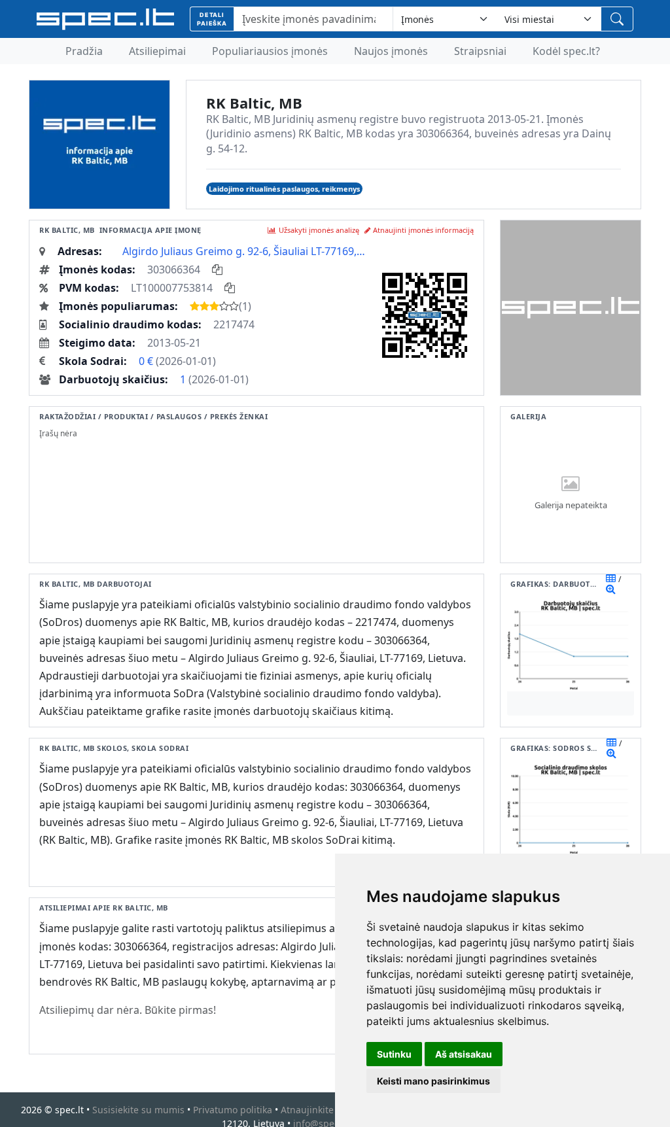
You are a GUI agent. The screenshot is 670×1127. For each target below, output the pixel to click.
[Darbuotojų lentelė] (611, 578)
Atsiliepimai (157, 51)
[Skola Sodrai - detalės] (611, 753)
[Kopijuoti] (217, 269)
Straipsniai (480, 51)
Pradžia (84, 51)
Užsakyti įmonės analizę (319, 230)
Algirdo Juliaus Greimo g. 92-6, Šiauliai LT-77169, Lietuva (244, 251)
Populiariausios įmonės (270, 51)
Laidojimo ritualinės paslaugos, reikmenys (284, 189)
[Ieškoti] (617, 19)
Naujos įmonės (391, 51)
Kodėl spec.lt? (566, 51)
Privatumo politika (232, 1109)
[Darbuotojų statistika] (611, 588)
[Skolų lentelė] (611, 742)
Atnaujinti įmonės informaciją (423, 230)
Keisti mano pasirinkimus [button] (433, 1080)
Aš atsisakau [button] (463, 1054)
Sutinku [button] (394, 1054)
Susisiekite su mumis (138, 1109)
